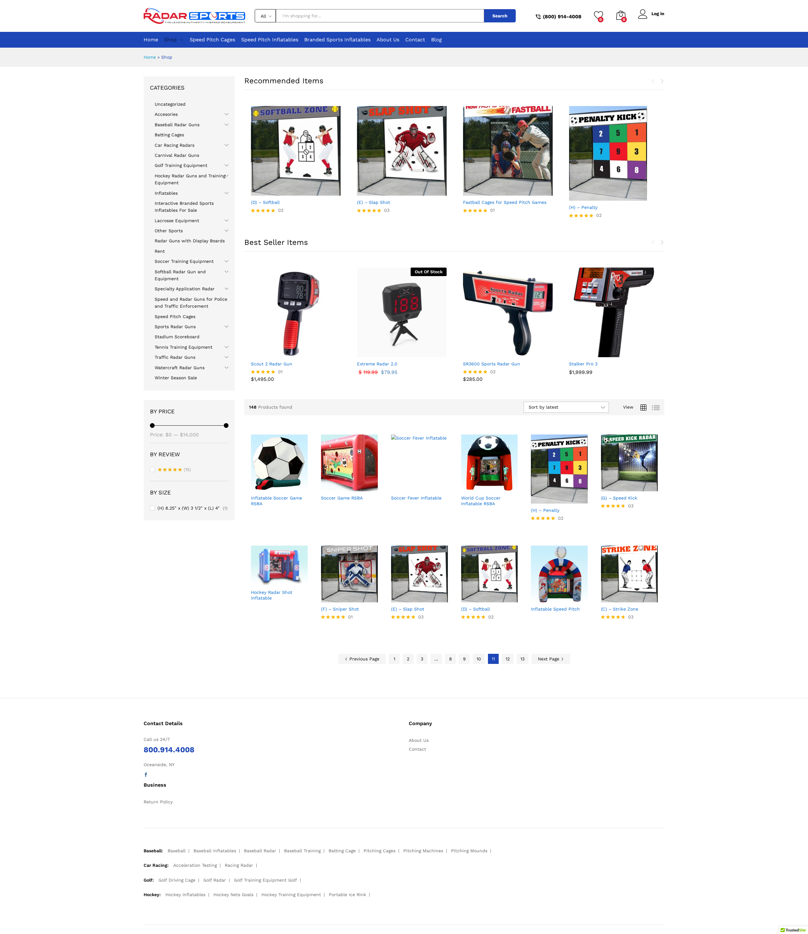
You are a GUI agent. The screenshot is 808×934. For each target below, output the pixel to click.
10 (479, 658)
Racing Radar (239, 865)
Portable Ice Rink (347, 894)
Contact (415, 39)
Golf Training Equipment (181, 165)
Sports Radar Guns (175, 326)
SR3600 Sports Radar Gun (491, 363)
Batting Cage (342, 850)
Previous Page (363, 658)
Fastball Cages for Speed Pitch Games (504, 202)
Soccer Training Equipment (184, 261)
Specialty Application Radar (185, 288)
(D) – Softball (265, 202)
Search (500, 15)
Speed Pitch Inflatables (269, 39)
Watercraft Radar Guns (180, 367)
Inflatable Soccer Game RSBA (276, 500)
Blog (436, 39)
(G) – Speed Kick (619, 497)
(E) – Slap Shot (373, 202)
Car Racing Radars (174, 145)
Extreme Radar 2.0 (377, 363)
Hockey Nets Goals (233, 894)
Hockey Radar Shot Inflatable (271, 595)
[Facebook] (145, 774)
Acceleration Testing (195, 865)
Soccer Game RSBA (342, 497)
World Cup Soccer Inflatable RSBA (481, 500)
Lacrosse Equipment (177, 220)
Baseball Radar (260, 850)
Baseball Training (302, 850)
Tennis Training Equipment (183, 347)
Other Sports (169, 230)
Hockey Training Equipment (291, 894)
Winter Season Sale (176, 377)
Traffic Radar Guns (175, 357)
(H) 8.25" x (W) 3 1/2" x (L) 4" (188, 508)
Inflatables (166, 193)
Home (151, 39)
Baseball (177, 850)
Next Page (549, 658)
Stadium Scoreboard (177, 336)
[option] (296, 162)
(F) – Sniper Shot (340, 609)
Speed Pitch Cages (212, 39)
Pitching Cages (379, 850)
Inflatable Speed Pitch (555, 609)
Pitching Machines (423, 850)
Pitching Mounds (469, 850)
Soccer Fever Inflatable (416, 497)
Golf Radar (214, 880)
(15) (174, 470)
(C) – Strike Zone (619, 609)
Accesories (166, 114)
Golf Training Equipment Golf (265, 880)
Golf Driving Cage (176, 880)
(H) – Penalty (583, 207)
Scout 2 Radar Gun (271, 363)
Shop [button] (170, 39)
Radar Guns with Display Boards (190, 240)
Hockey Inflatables (185, 894)
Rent (160, 251)
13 (522, 658)
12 (508, 658)
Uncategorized (170, 104)
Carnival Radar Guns (177, 155)
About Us (388, 39)
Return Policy (158, 801)
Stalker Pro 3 (583, 363)
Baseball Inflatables (214, 850)
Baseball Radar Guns (177, 124)
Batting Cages (169, 134)
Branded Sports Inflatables (337, 39)
